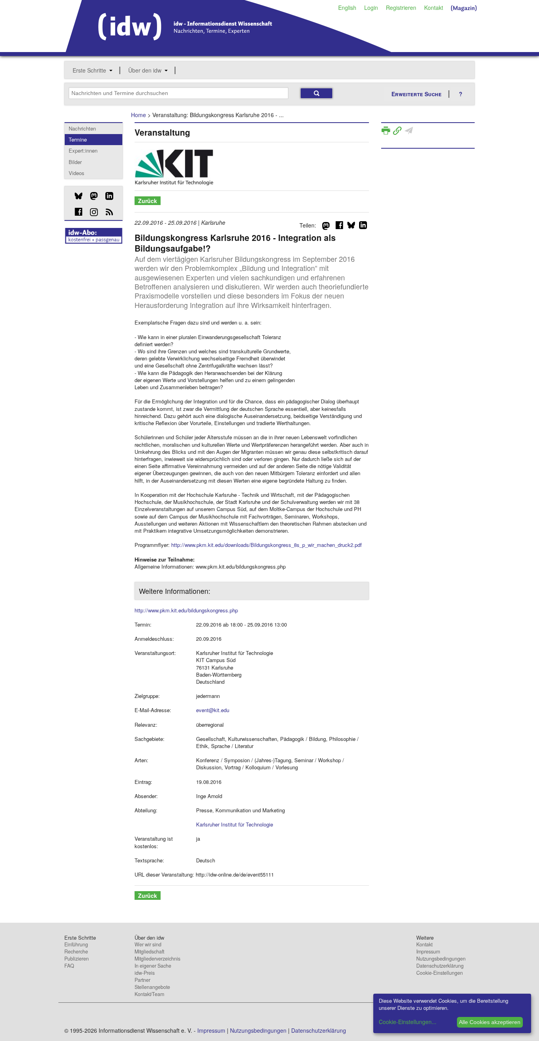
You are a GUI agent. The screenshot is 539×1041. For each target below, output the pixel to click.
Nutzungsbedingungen (441, 958)
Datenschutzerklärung (440, 965)
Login (371, 7)
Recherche (76, 951)
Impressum (428, 951)
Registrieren (401, 7)
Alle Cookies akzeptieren (489, 1022)
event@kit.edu (212, 710)
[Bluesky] (75, 196)
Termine (78, 139)
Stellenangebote (152, 987)
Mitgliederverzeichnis (157, 958)
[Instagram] (91, 212)
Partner (142, 979)
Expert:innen (83, 150)
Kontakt (433, 7)
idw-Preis (145, 972)
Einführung (76, 944)
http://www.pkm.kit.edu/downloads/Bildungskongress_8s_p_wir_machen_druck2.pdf (266, 544)
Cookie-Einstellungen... (407, 1021)
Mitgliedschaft (149, 951)
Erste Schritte (89, 70)
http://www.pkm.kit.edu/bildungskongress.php (186, 610)
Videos (76, 173)
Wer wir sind (148, 944)
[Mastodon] (91, 196)
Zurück (147, 201)
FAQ (69, 965)
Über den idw (144, 70)
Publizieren (76, 958)
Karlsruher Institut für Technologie (234, 824)
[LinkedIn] (106, 196)
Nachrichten (82, 128)
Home (138, 115)
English (347, 7)
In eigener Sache (153, 965)
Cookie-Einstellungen (439, 972)
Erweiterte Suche (416, 94)
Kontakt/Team (149, 994)
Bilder (75, 162)
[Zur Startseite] (228, 49)
